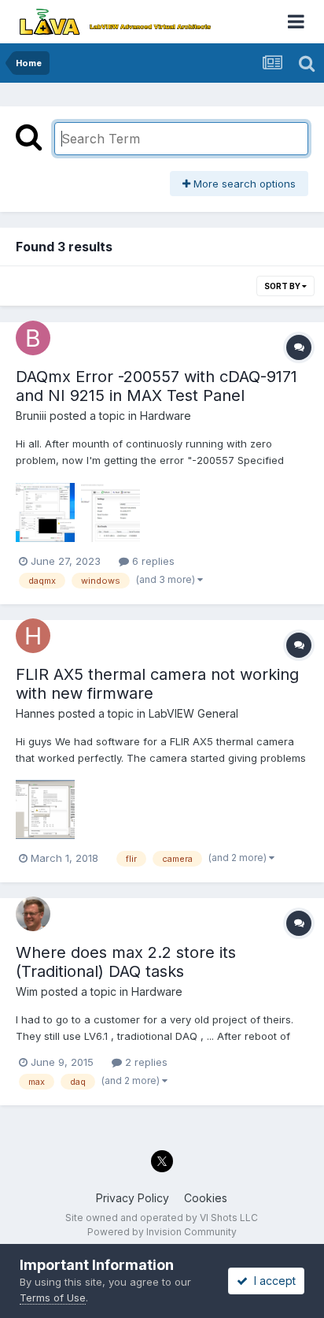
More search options (243, 183)
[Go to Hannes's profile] (33, 635)
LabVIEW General (193, 713)
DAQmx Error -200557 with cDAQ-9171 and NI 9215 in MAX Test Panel (156, 386)
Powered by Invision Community (162, 1232)
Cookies (205, 1198)
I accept (272, 1280)
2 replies (145, 1062)
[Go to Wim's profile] (33, 914)
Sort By (283, 286)
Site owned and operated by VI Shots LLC (161, 1217)
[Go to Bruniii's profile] (33, 338)
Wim (27, 991)
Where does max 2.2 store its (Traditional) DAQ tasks (126, 962)
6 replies (152, 561)
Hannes (35, 713)
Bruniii (31, 415)
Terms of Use (53, 1297)
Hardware (165, 415)
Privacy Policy (132, 1198)
